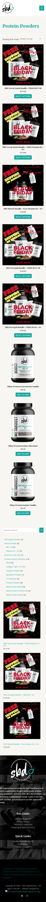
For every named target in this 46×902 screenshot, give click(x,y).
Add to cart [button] (23, 394)
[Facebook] (22, 896)
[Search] (41, 530)
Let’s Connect (23, 847)
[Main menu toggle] (41, 8)
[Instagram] (27, 896)
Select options (23, 96)
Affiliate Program (23, 818)
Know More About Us (23, 841)
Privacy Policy (23, 821)
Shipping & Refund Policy (23, 827)
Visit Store (23, 844)
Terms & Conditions (23, 824)
